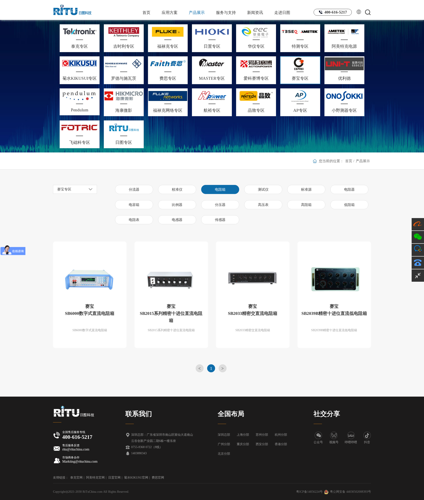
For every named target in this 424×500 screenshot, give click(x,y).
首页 (146, 12)
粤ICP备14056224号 (309, 491)
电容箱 (134, 205)
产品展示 (197, 12)
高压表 (263, 205)
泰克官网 (76, 477)
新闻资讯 (255, 12)
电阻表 (134, 220)
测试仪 (263, 189)
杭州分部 (281, 434)
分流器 (134, 189)
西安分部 (262, 444)
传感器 (220, 220)
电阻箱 (220, 189)
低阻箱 (349, 205)
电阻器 (349, 189)
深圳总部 (224, 434)
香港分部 (281, 444)
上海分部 (243, 434)
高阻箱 (306, 205)
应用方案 (170, 12)
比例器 (177, 205)
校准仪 (177, 189)
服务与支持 (226, 12)
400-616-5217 (335, 12)
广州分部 (224, 444)
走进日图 (282, 12)
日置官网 (114, 477)
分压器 (220, 205)
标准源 (306, 189)
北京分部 (224, 453)
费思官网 (158, 477)
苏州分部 (262, 434)
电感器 (177, 220)
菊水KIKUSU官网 (136, 477)
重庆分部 (243, 444)
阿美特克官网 (95, 477)
